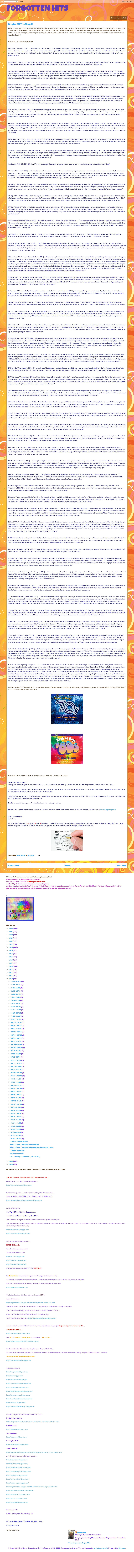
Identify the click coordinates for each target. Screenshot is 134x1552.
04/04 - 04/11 (16, 1101)
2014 (11, 966)
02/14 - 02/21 (16, 1123)
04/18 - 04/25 (16, 1094)
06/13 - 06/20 (16, 1069)
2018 (11, 954)
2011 (11, 975)
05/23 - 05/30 (16, 1079)
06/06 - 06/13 (16, 1072)
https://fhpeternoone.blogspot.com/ (17, 1429)
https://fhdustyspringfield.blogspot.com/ (18, 1471)
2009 (11, 1161)
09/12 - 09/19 (16, 1028)
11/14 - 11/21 (15, 1000)
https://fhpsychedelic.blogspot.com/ (17, 1372)
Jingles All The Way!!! (19, 1141)
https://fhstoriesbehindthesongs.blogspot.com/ (20, 1406)
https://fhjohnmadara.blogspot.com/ (17, 1502)
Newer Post (13, 865)
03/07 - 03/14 (16, 1113)
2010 (11, 979)
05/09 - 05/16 (16, 1085)
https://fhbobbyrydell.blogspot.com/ (17, 1444)
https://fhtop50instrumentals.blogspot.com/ (19, 1391)
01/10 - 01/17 (16, 1135)
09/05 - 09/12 (16, 1032)
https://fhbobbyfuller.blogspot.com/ (17, 1464)
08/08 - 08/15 (16, 1044)
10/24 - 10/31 (16, 1010)
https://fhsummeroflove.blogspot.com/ (18, 1333)
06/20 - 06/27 (16, 1066)
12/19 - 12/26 (16, 985)
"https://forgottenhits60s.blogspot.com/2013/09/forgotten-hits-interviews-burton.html (32, 1422)
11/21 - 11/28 (15, 997)
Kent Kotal (81, 1533)
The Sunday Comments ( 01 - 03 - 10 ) (25, 1156)
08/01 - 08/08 (16, 1047)
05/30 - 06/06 (16, 1076)
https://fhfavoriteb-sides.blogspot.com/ (18, 1233)
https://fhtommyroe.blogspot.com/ (16, 1437)
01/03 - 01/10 (16, 1138)
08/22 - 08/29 (16, 1038)
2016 (11, 960)
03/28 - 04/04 (16, 1104)
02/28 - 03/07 (16, 1116)
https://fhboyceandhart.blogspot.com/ (17, 1479)
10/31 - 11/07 (16, 1007)
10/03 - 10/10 (16, 1019)
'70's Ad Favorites (17, 1150)
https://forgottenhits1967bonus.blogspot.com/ (42, 1318)
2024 (11, 935)
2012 (11, 972)
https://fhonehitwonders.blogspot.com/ (18, 1395)
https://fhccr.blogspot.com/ (14, 1376)
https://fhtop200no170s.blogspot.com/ (18, 1494)
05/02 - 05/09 (16, 1088)
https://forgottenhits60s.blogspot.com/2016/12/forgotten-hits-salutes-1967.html (30, 1303)
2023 (11, 938)
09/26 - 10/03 (16, 1022)
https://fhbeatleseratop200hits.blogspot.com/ (19, 1490)
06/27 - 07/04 (16, 1063)
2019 (11, 950)
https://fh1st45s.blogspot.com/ (15, 1256)
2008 (11, 1164)
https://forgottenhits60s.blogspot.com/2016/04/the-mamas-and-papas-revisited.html (31, 1487)
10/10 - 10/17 (16, 1016)
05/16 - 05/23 (16, 1082)
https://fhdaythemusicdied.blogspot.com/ (18, 1467)
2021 (11, 944)
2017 (11, 957)
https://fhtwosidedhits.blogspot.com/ (17, 1229)
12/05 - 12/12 (16, 991)
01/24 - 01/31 (16, 1129)
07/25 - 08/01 (16, 1050)
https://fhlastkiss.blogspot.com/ (15, 1402)
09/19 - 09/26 (16, 1025)
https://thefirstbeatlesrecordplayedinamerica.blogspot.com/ (24, 1200)
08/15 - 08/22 (16, 1041)
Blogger (122, 1548)
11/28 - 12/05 (16, 994)
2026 (11, 928)
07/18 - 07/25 (16, 1054)
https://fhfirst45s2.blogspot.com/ (16, 1260)
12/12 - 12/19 (15, 988)
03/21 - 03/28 (16, 1107)
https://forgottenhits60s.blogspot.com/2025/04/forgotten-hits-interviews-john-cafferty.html (34, 1452)
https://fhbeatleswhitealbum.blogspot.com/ (19, 1399)
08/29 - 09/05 (16, 1035)
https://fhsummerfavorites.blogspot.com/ (18, 1360)
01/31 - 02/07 (16, 1126)
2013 (11, 969)
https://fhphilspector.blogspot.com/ (17, 1475)
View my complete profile (79, 1543)
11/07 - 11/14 (16, 1003)
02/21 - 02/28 (16, 1120)
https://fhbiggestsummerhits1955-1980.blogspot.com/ (22, 1341)
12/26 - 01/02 (16, 981)
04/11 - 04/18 (16, 1098)
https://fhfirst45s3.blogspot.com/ (16, 1264)
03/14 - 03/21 (16, 1110)
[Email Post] (38, 855)
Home (67, 865)
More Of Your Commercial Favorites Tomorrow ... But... (32, 1147)
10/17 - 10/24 (16, 1013)
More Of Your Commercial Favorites (24, 1144)
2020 (11, 947)
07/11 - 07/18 (16, 1057)
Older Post (121, 865)
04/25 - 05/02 (16, 1091)
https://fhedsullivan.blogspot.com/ (16, 1379)
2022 (11, 941)
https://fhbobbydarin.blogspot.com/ (17, 1287)
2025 (11, 931)
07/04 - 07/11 (16, 1060)
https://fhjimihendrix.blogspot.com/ (17, 1460)
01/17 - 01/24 (16, 1132)
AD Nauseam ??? (17, 1153)
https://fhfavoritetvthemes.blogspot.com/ (18, 1383)
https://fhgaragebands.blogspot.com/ (17, 1387)
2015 (11, 963)
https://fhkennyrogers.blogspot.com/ (17, 1483)
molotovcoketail (101, 1548)
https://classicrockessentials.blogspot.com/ (19, 1185)
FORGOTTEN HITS (37, 9)
